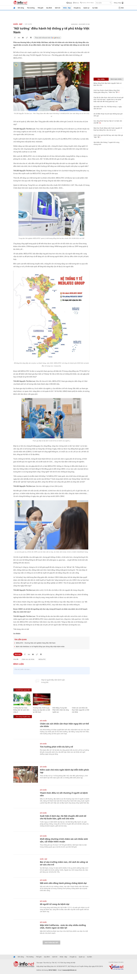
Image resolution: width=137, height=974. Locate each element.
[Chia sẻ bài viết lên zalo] (18, 37)
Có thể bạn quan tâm (23, 690)
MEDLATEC (42, 659)
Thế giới (40, 8)
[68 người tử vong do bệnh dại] (25, 909)
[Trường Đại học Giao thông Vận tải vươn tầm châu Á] (22, 699)
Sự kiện (95, 8)
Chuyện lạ (77, 8)
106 (99, 123)
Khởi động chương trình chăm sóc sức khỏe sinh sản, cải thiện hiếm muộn (64, 840)
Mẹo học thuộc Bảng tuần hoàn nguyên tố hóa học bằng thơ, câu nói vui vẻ (108, 129)
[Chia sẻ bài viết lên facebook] (14, 37)
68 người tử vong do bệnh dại (54, 904)
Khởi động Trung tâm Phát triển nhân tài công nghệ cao (60, 710)
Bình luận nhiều (116, 79)
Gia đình (49, 8)
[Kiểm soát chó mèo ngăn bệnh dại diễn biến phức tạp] (25, 774)
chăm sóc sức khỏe (28, 659)
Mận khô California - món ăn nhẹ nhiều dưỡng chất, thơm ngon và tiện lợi (63, 926)
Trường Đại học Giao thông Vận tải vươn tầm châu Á (21, 710)
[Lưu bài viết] (30, 37)
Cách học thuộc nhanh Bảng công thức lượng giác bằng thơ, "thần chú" (107, 91)
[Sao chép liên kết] (26, 37)
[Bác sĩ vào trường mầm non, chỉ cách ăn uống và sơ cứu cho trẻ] (25, 866)
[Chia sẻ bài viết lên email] (22, 37)
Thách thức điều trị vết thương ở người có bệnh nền (64, 794)
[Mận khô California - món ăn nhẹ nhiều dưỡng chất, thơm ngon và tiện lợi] (25, 930)
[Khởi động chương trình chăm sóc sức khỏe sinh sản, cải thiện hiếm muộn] (25, 843)
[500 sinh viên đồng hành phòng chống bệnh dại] (25, 888)
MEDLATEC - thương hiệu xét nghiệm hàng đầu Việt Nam (35, 643)
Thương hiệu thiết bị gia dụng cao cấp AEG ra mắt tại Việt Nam (41, 710)
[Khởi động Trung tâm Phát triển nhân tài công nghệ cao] (61, 699)
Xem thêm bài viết (51, 943)
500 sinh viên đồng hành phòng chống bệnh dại (63, 883)
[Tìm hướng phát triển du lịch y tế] (25, 751)
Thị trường (31, 8)
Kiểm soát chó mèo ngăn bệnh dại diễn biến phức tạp (64, 771)
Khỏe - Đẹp (17, 24)
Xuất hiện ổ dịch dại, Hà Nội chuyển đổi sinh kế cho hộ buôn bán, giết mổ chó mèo (63, 817)
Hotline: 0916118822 (88, 3)
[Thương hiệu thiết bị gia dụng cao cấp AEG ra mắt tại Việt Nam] (41, 699)
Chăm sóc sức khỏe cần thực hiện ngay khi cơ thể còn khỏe (80, 710)
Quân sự (86, 8)
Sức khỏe (28, 24)
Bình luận (18, 654)
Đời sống (21, 8)
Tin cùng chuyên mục (23, 716)
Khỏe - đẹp (67, 8)
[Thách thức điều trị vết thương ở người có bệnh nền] (25, 797)
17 (119, 92)
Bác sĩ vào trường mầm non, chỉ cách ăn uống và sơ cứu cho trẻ (64, 863)
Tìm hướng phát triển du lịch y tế (56, 746)
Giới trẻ (57, 8)
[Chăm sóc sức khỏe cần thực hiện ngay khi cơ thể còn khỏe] (80, 699)
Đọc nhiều (101, 79)
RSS (122, 8)
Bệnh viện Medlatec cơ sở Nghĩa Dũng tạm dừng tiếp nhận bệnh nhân (40, 646)
